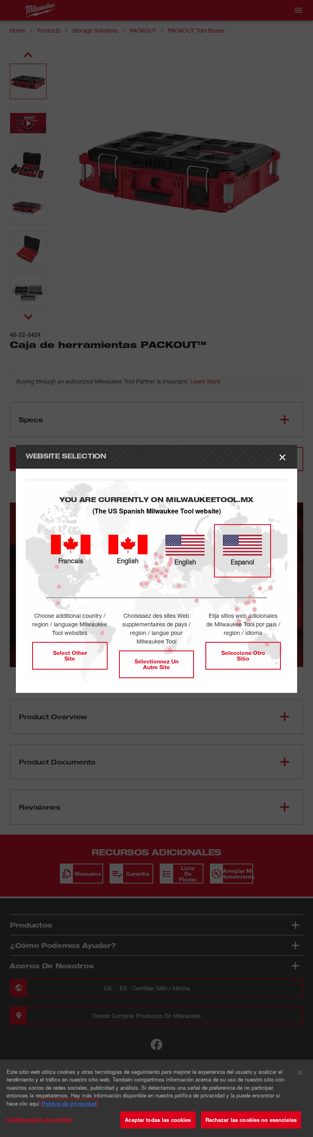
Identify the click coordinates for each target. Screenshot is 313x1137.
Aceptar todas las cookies (158, 1120)
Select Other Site (70, 655)
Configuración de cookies (40, 1119)
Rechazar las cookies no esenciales (251, 1120)
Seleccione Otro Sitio (243, 655)
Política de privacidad (69, 1103)
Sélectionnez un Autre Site (156, 664)
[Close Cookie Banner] (300, 1073)
